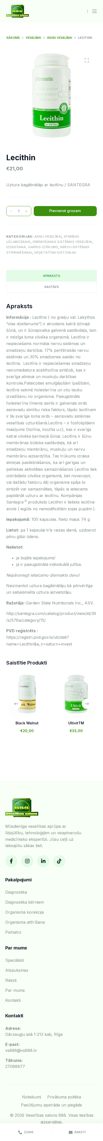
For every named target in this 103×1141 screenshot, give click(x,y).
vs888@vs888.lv (21, 1047)
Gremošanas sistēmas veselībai (62, 242)
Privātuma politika (64, 1096)
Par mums (15, 990)
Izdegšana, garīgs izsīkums (32, 247)
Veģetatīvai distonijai (55, 252)
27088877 (15, 1063)
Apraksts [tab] (51, 276)
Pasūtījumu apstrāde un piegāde (51, 1104)
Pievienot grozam (65, 210)
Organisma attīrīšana (25, 922)
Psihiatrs (13, 932)
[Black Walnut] (27, 694)
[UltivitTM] (76, 694)
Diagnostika (16, 892)
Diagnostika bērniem (24, 902)
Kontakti (12, 1000)
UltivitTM (76, 723)
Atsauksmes (16, 970)
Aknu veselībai (48, 236)
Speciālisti (14, 960)
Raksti (10, 980)
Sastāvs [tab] (51, 287)
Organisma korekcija (24, 912)
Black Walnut (27, 723)
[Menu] (94, 11)
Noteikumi (31, 1096)
